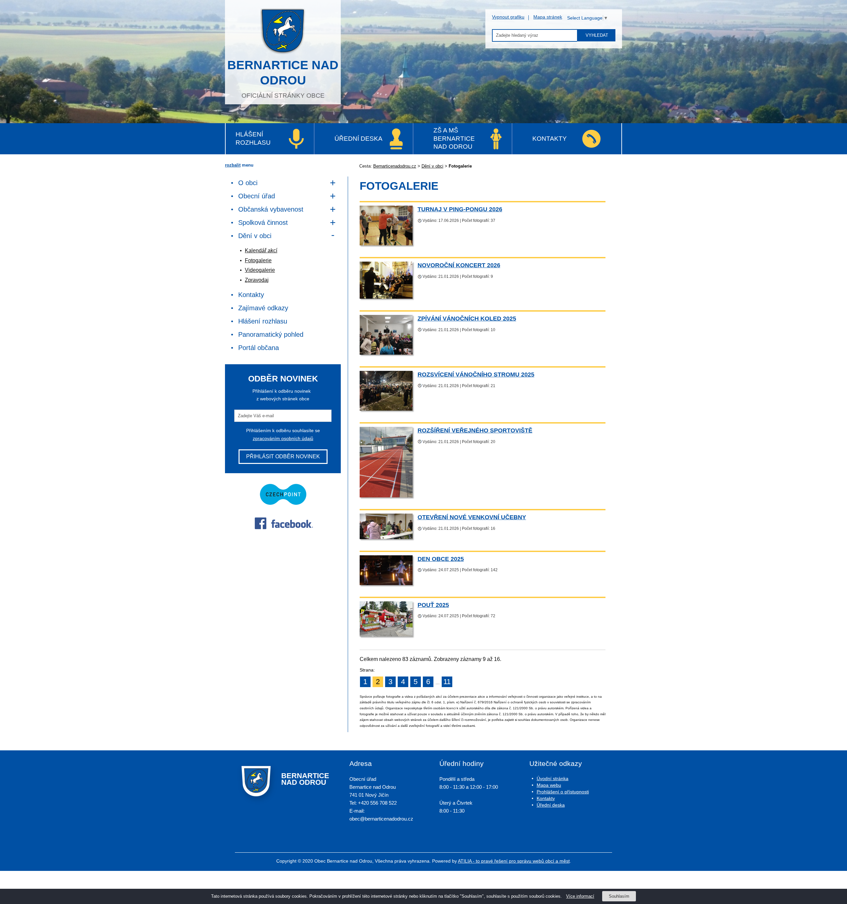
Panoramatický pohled (270, 334)
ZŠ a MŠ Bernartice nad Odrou (454, 138)
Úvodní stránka (552, 778)
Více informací (580, 896)
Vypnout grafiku (508, 17)
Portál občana (258, 347)
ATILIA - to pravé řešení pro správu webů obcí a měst (514, 861)
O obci (247, 182)
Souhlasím (619, 896)
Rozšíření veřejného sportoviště (475, 430)
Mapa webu (549, 785)
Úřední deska (358, 138)
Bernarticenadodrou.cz (394, 166)
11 (447, 682)
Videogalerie (260, 270)
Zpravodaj (257, 280)
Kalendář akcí (261, 250)
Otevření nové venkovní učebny (472, 517)
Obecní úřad (256, 196)
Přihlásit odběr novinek (283, 456)
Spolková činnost (263, 222)
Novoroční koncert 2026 (459, 265)
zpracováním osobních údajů (283, 438)
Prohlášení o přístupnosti (563, 791)
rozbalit (233, 165)
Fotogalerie (258, 260)
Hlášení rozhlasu (253, 138)
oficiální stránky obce (282, 78)
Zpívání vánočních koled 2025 (467, 318)
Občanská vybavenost (270, 209)
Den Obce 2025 (441, 558)
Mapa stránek (547, 17)
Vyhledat (597, 35)
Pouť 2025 (433, 604)
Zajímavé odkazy (263, 308)
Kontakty (549, 138)
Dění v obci (432, 166)
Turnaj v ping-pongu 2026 (460, 209)
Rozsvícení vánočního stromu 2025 (476, 374)
